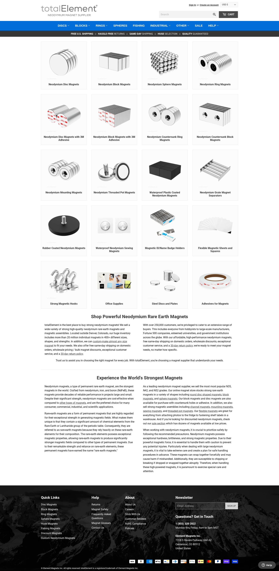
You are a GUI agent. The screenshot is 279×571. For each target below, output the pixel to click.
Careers (129, 509)
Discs (62, 25)
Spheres (120, 25)
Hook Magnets (49, 523)
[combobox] (188, 14)
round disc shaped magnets (206, 394)
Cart (230, 14)
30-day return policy (72, 353)
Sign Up (231, 506)
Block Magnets (49, 509)
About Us (130, 504)
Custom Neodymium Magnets (58, 538)
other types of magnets (73, 402)
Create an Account (209, 5)
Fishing (139, 25)
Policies (129, 528)
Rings (101, 25)
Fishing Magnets (50, 528)
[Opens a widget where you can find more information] (267, 565)
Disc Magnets (49, 504)
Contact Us (98, 527)
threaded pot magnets (180, 411)
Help (212, 25)
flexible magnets (208, 411)
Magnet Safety (100, 509)
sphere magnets (168, 398)
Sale (199, 25)
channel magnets (200, 406)
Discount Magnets (51, 533)
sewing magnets (152, 411)
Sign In (192, 5)
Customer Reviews (135, 518)
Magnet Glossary (101, 523)
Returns (96, 504)
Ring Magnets (49, 514)
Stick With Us (132, 514)
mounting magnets (222, 406)
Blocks (81, 25)
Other (181, 25)
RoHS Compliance (135, 523)
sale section (158, 423)
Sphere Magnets (50, 518)
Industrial (159, 25)
